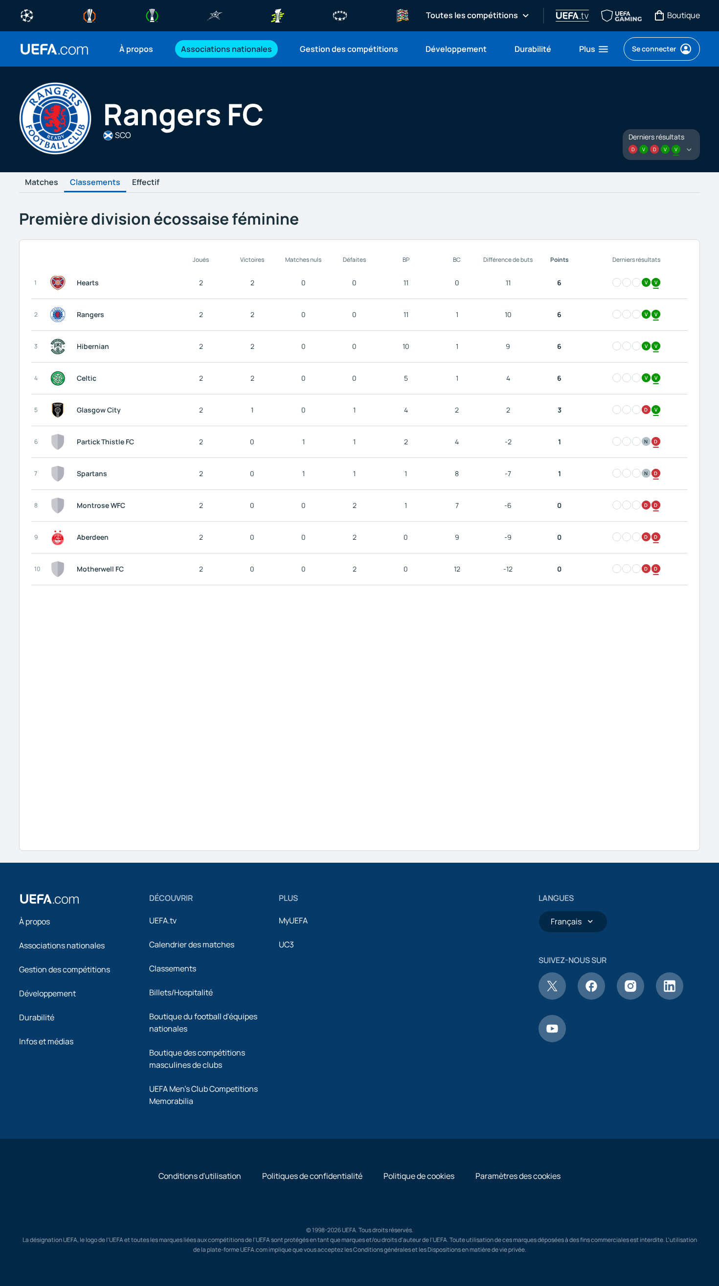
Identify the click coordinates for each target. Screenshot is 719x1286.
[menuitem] (138, 49)
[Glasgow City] (59, 410)
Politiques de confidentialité (312, 1176)
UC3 (286, 944)
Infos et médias (46, 1041)
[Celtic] (59, 378)
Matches (41, 182)
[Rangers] (59, 314)
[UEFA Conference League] (152, 14)
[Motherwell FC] (59, 569)
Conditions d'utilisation (199, 1176)
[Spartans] (59, 474)
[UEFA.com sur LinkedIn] (669, 996)
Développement (47, 993)
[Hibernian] (59, 346)
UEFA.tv (163, 920)
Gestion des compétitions (64, 969)
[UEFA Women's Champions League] (340, 14)
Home (54, 49)
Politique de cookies (418, 1176)
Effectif (145, 182)
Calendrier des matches (191, 944)
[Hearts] (59, 283)
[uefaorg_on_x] (552, 996)
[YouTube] (552, 1039)
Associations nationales (62, 945)
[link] (136, 49)
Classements (95, 182)
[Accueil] (49, 899)
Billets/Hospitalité (181, 992)
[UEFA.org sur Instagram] (630, 996)
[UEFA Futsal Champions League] (215, 14)
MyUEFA (293, 920)
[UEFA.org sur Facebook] (591, 996)
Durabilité (36, 1017)
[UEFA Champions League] (27, 14)
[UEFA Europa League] (89, 14)
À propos (34, 921)
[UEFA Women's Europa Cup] (277, 14)
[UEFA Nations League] (402, 14)
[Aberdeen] (59, 537)
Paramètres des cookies (518, 1176)
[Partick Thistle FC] (59, 442)
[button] (594, 49)
